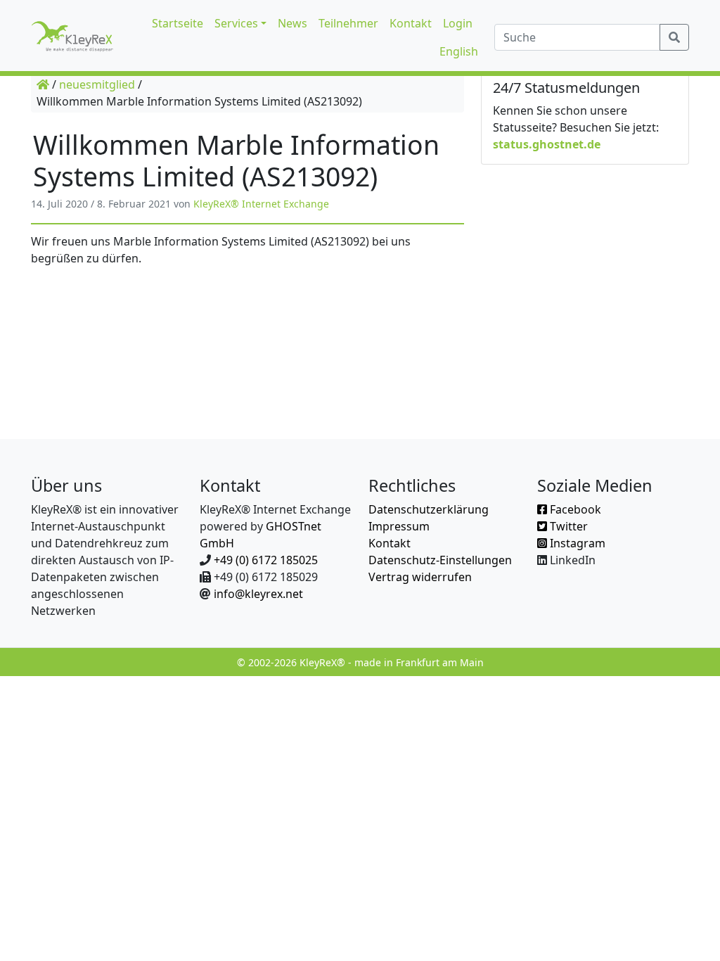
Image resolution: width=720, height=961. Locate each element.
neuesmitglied (97, 84)
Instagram (576, 543)
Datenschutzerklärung (428, 509)
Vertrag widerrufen (420, 577)
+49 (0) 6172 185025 (266, 560)
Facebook (574, 509)
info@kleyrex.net (258, 594)
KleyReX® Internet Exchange (261, 203)
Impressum (399, 526)
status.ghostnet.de (546, 144)
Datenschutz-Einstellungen (440, 560)
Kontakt (389, 543)
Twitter (567, 526)
